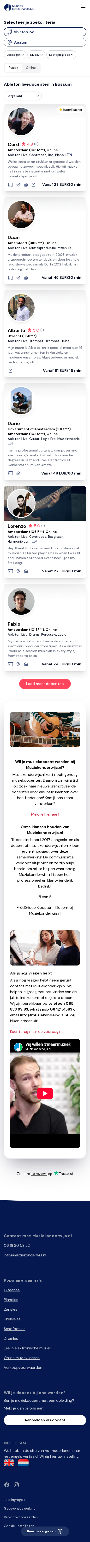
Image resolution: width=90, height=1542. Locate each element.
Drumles (11, 1338)
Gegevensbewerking (20, 1508)
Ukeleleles (12, 1319)
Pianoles (11, 1299)
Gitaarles (12, 1290)
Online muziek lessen (22, 1357)
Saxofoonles (14, 1328)
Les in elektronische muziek (27, 1348)
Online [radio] (31, 67)
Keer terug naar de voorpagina (37, 1031)
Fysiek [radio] (13, 67)
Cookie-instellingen (19, 1526)
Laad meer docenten (45, 683)
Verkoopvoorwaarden (23, 1367)
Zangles (10, 1309)
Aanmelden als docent (45, 1420)
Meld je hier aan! (45, 814)
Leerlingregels (14, 1499)
